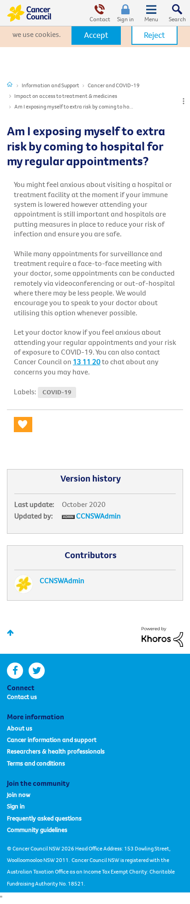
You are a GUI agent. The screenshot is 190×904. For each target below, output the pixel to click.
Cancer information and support (51, 739)
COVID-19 (56, 392)
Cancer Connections (9, 84)
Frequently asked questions (44, 818)
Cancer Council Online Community (29, 13)
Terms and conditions (36, 763)
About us (19, 728)
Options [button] (183, 101)
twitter (37, 671)
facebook (15, 671)
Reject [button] (154, 35)
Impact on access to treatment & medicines (65, 95)
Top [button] (10, 632)
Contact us (22, 697)
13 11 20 (87, 361)
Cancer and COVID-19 (114, 85)
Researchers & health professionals (56, 751)
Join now (18, 794)
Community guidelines (37, 830)
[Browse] (151, 13)
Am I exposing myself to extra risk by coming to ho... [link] (73, 106)
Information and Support (50, 85)
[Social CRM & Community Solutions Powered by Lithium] (162, 635)
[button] (96, 35)
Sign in (125, 19)
